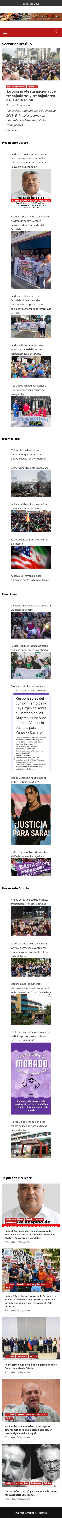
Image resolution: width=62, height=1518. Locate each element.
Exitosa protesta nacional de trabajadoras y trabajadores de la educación (31, 96)
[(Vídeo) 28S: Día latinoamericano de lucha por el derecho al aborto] (31, 665)
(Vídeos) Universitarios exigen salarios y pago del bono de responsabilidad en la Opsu (28, 349)
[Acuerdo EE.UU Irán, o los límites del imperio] (31, 556)
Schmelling (11, 1242)
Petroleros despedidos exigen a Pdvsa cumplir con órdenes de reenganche (28, 390)
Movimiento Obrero (16, 87)
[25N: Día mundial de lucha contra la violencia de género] (31, 624)
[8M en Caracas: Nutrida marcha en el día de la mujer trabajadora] (31, 866)
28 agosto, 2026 (24, 1310)
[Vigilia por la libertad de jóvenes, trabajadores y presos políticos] (31, 920)
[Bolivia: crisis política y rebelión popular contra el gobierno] (31, 521)
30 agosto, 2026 (24, 1242)
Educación (32, 87)
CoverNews (23, 1512)
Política (9, 1288)
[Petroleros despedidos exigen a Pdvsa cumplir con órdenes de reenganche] (31, 411)
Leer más (11, 130)
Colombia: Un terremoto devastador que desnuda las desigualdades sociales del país (28, 454)
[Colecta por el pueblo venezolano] (31, 483)
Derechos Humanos (34, 1219)
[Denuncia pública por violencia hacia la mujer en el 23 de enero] (31, 731)
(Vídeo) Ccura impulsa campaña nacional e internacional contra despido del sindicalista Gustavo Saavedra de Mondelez (30, 1234)
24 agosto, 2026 (24, 1372)
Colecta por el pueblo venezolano (30, 467)
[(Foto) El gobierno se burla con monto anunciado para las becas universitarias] (31, 1144)
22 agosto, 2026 (24, 1437)
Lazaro (12, 105)
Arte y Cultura (22, 1483)
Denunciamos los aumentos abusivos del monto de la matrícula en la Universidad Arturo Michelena (31, 988)
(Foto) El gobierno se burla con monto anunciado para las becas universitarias (29, 1126)
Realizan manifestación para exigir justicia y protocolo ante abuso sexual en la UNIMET (30, 1036)
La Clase (9, 1483)
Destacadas (11, 1223)
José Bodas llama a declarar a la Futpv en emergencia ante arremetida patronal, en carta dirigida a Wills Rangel (28, 1430)
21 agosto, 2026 (24, 1499)
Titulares (10, 1284)
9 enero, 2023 (24, 105)
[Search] (56, 32)
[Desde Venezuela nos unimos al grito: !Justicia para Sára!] (31, 814)
